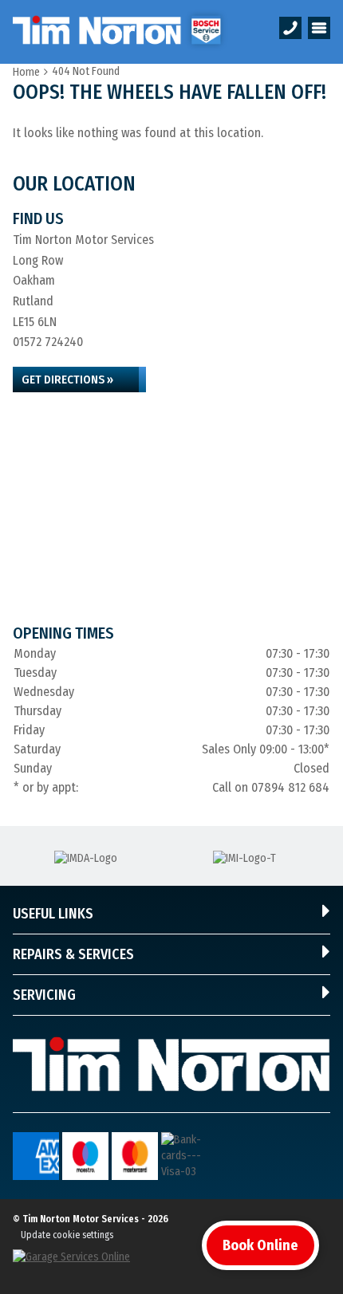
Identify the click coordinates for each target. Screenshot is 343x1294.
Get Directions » (67, 379)
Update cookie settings (67, 1235)
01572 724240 (48, 341)
